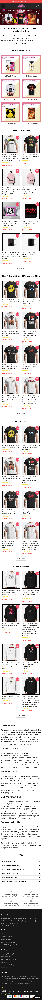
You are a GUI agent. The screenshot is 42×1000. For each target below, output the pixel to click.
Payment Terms (6, 956)
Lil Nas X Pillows (10, 124)
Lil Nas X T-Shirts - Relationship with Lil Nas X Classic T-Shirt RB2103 (10, 366)
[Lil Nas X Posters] (31, 112)
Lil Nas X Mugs (31, 76)
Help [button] (38, 997)
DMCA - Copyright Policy (8, 942)
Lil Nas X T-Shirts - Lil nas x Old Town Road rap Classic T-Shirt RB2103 (30, 156)
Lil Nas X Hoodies (10, 100)
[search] (36, 6)
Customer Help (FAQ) (7, 965)
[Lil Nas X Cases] (10, 64)
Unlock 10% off (4, 991)
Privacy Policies (6, 939)
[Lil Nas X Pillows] (10, 112)
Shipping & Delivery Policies (9, 954)
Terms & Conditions (7, 936)
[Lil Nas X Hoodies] (10, 88)
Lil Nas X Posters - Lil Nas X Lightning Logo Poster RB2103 (30, 223)
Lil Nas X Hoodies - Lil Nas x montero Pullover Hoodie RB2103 (10, 625)
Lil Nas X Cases (10, 76)
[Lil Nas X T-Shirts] (31, 88)
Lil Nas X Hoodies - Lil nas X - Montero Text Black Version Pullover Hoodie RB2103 (11, 592)
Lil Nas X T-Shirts (32, 100)
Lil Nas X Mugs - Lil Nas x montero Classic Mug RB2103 (29, 254)
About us (4, 934)
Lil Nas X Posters (32, 124)
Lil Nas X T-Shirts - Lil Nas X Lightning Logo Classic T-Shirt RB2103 (30, 366)
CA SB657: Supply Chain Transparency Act (14, 945)
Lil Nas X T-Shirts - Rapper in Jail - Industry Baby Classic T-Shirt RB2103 (11, 333)
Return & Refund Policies (8, 959)
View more (21, 268)
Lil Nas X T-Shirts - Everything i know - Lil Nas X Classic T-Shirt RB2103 (31, 302)
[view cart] (39, 6)
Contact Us (4, 962)
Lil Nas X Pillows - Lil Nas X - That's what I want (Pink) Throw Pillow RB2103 (10, 223)
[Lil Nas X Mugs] (31, 64)
